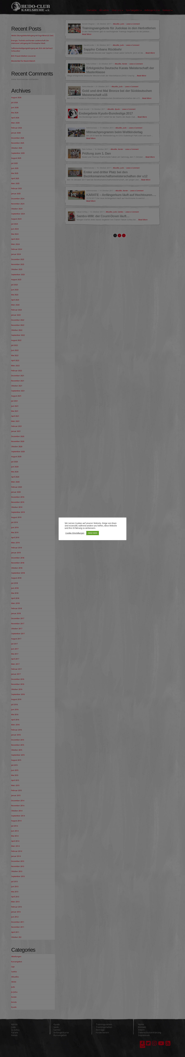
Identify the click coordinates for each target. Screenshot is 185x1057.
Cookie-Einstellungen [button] (74, 533)
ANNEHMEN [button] (92, 533)
